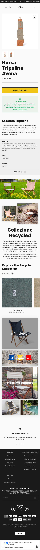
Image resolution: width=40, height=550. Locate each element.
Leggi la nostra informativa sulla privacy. (20, 493)
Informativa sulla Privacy (30, 452)
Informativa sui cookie (30, 456)
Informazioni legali (30, 459)
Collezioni (10, 456)
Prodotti (10, 452)
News (10, 479)
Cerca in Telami (10, 466)
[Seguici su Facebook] (13, 508)
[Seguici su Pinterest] (26, 508)
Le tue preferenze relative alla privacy (20, 543)
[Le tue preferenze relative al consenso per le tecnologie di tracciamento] (36, 546)
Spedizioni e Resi (30, 466)
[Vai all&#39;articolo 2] (11, 54)
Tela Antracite (17, 310)
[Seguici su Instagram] (20, 508)
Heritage (10, 462)
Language (20, 533)
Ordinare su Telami (30, 462)
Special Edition (10, 459)
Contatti (10, 475)
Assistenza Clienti (30, 469)
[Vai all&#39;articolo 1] (5, 54)
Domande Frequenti (10, 482)
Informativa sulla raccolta (13, 547)
